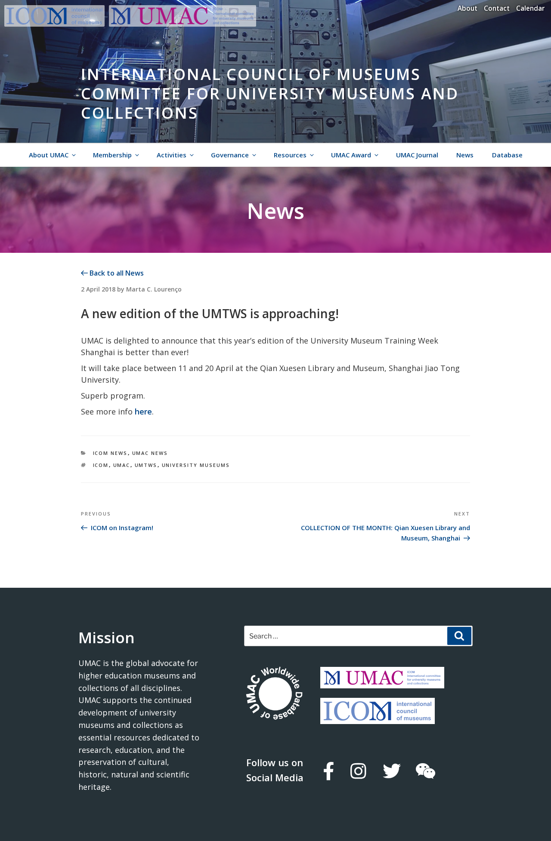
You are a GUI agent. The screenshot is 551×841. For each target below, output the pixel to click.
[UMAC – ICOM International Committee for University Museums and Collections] (182, 24)
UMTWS (146, 465)
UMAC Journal (417, 154)
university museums (196, 465)
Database (507, 154)
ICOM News (110, 453)
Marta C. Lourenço (154, 289)
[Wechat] (425, 771)
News (465, 154)
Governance (230, 154)
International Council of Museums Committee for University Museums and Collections (270, 93)
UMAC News (150, 453)
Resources (290, 154)
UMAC (121, 465)
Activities (171, 154)
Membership (112, 154)
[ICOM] (377, 717)
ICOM (101, 465)
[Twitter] (391, 771)
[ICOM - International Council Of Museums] (56, 24)
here (143, 411)
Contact (497, 8)
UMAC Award (351, 154)
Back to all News (116, 273)
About (467, 8)
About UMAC (48, 154)
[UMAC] (382, 682)
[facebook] (328, 771)
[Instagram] (358, 771)
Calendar (530, 8)
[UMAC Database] (274, 694)
